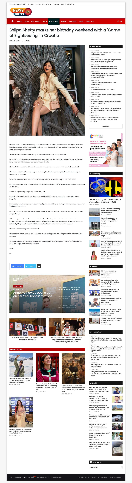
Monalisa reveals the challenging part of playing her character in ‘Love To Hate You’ (20, 431)
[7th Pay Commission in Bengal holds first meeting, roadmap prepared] (94, 321)
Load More (106, 126)
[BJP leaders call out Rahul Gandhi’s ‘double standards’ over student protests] (94, 282)
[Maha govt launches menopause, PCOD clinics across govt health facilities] (117, 399)
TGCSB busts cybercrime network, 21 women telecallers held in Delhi (105, 200)
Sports (45, 21)
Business (63, 21)
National (19, 21)
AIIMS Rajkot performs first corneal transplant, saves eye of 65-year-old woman (99, 407)
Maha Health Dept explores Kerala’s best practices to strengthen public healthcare (99, 389)
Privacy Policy (46, 4)
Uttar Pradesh (35, 21)
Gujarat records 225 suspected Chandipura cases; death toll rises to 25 (99, 417)
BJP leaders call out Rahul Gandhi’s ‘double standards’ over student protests (110, 282)
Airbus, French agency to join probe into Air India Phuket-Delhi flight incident (111, 311)
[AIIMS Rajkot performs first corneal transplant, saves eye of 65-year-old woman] (117, 407)
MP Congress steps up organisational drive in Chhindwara (108, 273)
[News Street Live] (20, 11)
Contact (37, 4)
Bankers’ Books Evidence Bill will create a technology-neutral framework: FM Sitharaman (111, 243)
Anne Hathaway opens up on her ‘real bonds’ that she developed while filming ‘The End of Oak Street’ (32, 294)
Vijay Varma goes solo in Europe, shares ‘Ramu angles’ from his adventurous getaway (20, 380)
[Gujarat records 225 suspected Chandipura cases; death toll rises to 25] (117, 418)
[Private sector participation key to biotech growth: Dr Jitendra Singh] (94, 233)
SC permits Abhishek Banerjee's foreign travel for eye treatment (99, 435)
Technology (73, 21)
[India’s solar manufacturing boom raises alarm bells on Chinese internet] (94, 212)
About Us (30, 4)
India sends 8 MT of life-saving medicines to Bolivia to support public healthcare (99, 444)
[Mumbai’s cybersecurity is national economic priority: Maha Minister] (94, 292)
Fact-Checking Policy (68, 4)
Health (81, 21)
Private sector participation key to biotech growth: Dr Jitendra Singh (111, 234)
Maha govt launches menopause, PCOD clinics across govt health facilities (98, 398)
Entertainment (53, 21)
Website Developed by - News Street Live (49, 477)
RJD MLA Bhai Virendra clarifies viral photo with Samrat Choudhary (111, 300)
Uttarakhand (90, 21)
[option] (47, 294)
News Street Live (15, 41)
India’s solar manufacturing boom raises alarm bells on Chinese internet (110, 210)
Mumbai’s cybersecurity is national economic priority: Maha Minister (110, 291)
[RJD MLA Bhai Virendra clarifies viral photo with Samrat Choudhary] (94, 302)
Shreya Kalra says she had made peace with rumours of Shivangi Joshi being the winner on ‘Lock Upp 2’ (46, 386)
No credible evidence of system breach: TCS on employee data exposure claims (109, 221)
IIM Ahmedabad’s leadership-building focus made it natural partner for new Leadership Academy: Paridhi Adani (111, 253)
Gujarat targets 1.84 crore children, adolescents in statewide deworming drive (98, 426)
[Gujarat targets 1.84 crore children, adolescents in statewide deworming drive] (117, 426)
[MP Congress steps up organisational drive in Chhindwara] (94, 273)
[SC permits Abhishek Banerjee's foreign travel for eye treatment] (117, 436)
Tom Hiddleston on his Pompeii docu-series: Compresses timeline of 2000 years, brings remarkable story (73, 388)
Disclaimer (56, 4)
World (27, 21)
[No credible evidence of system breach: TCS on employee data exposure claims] (94, 223)
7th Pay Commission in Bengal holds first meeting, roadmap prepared (111, 320)
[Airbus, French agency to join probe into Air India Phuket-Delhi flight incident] (94, 312)
